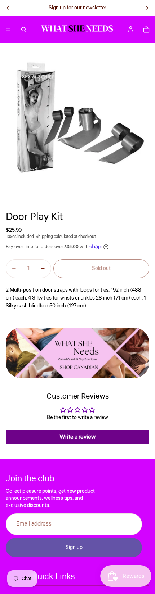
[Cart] (146, 29)
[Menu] (8, 29)
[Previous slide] (8, 8)
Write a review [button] (77, 437)
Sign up (74, 547)
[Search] (24, 29)
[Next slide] (147, 8)
